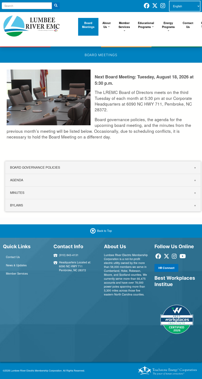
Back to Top (104, 231)
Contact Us (188, 25)
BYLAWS (16, 205)
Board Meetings (88, 25)
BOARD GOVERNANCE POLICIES (35, 167)
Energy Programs (168, 25)
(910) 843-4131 (69, 255)
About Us (106, 25)
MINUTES (17, 192)
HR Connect (166, 267)
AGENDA (16, 180)
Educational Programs (146, 25)
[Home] (31, 26)
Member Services (124, 25)
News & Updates (16, 265)
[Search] (56, 5)
